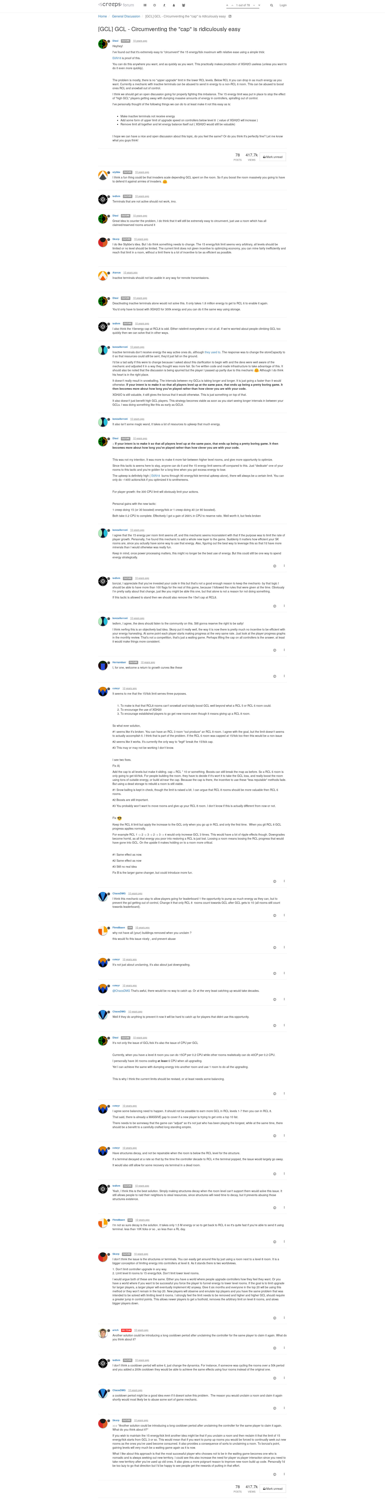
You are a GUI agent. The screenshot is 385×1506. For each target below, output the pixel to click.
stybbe (116, 172)
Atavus (116, 272)
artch (115, 1330)
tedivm (116, 196)
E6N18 (116, 58)
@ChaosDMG (121, 991)
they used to (212, 352)
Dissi (115, 41)
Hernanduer (119, 662)
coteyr (116, 688)
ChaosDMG (119, 893)
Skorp (115, 239)
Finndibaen (118, 927)
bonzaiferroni (120, 347)
